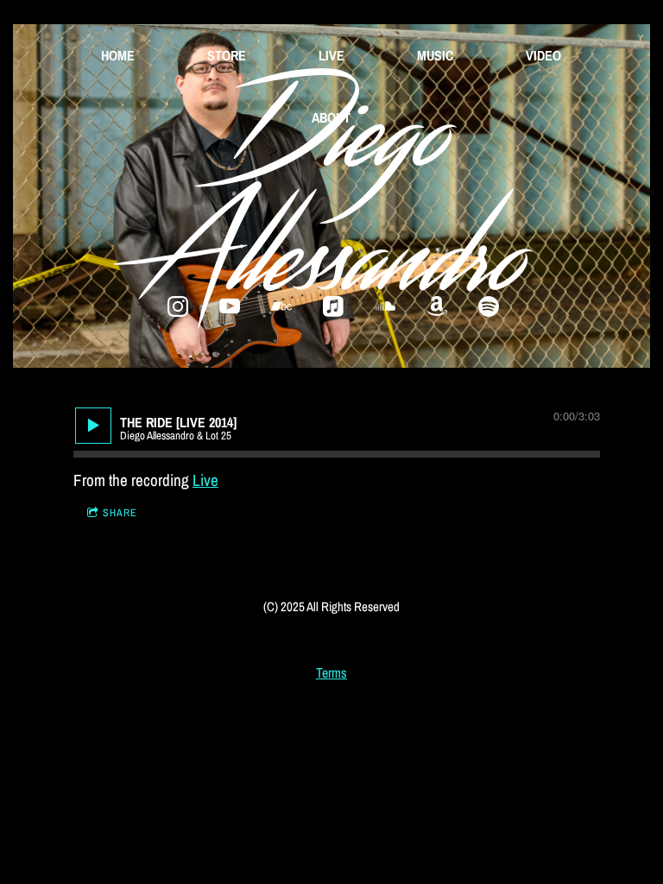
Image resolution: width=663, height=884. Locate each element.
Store (226, 55)
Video (543, 55)
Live (205, 480)
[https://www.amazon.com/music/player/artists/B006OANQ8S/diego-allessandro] (436, 306)
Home (118, 55)
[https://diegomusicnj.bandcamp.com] (281, 306)
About (331, 117)
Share (120, 513)
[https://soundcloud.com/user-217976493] (385, 306)
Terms (331, 673)
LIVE (331, 55)
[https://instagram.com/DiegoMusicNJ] (177, 306)
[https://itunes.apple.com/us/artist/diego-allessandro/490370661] (333, 306)
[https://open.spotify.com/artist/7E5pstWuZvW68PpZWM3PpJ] (488, 306)
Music (435, 55)
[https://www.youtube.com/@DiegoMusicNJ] (229, 306)
